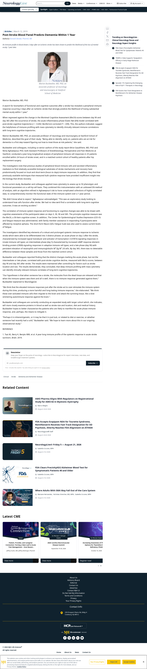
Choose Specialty (28, 9)
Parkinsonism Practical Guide (118, 10)
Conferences (90, 3)
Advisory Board (73, 580)
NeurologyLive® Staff (45, 432)
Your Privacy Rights (73, 601)
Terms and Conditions (73, 595)
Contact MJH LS (73, 590)
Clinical (6, 377)
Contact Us (73, 585)
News (74, 3)
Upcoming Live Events (74, 10)
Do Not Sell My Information (73, 593)
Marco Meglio (43, 406)
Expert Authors (53, 10)
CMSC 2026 (86, 10)
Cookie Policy (21, 667)
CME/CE (102, 3)
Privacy (73, 598)
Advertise (73, 588)
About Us (73, 577)
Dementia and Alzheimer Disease (30, 377)
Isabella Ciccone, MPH (46, 448)
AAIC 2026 (104, 10)
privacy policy (46, 368)
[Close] (143, 662)
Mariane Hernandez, (45, 494)
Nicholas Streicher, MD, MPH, (63, 494)
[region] (73, 662)
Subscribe (91, 363)
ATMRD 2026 (95, 10)
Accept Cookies (129, 662)
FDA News (63, 10)
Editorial (73, 583)
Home (58, 652)
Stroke (13, 377)
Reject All (113, 662)
